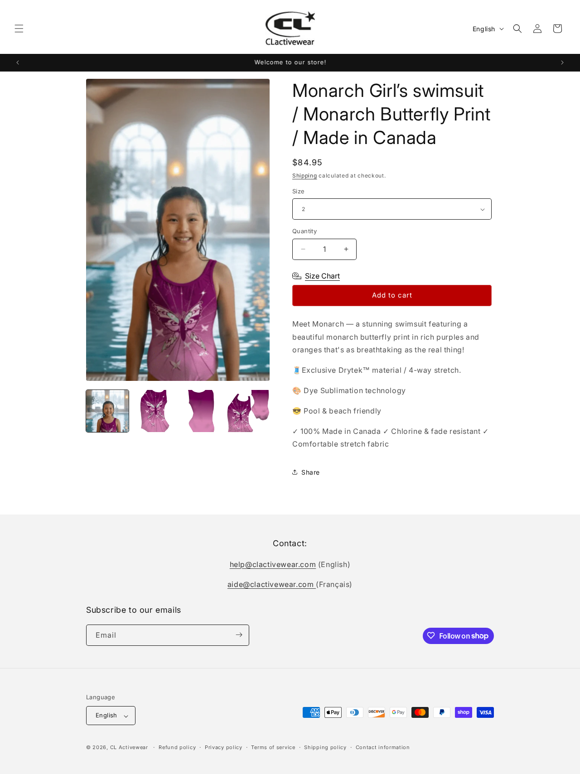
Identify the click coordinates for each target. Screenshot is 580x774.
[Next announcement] (562, 62)
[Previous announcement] (18, 62)
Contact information (383, 747)
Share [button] (310, 472)
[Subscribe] (239, 634)
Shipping (304, 175)
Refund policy (177, 747)
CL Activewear (129, 748)
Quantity (304, 231)
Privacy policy (223, 747)
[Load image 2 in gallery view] (154, 411)
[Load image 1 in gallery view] (107, 411)
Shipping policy (325, 747)
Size (298, 191)
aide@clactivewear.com (271, 584)
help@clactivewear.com (273, 563)
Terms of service (273, 747)
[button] (19, 28)
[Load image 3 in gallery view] (201, 411)
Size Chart (322, 275)
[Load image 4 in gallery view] (248, 411)
